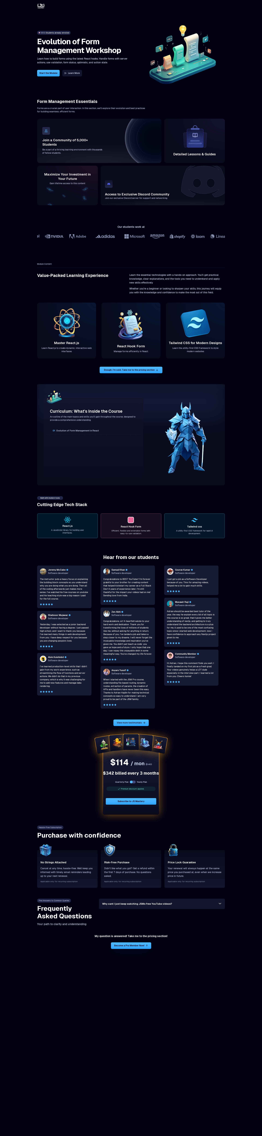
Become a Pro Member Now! (129, 945)
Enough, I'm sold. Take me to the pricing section (129, 370)
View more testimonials (129, 722)
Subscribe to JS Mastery (131, 801)
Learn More (74, 73)
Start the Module (48, 73)
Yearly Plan (142, 782)
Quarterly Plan (122, 782)
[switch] (133, 782)
